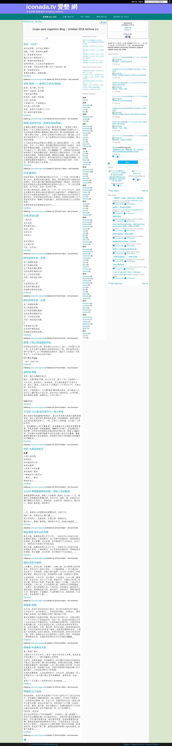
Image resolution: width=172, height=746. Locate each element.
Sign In (141, 2)
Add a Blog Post (116, 283)
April (84, 141)
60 (131, 230)
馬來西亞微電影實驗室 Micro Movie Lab (130, 200)
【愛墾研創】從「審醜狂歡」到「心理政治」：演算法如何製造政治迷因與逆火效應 (129, 151)
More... (127, 162)
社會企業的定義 (118, 264)
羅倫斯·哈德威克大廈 (35, 647)
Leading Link (116, 69)
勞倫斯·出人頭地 (32, 691)
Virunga (115, 147)
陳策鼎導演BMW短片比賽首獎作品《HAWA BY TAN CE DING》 (117, 179)
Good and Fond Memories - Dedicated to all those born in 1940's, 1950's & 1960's (128, 225)
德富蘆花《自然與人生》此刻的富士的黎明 (93, 57)
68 (131, 261)
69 (131, 246)
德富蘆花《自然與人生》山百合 (93, 54)
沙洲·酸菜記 (30, 173)
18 (119, 204)
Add (104, 22)
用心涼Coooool (123, 229)
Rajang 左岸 (122, 259)
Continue (27, 75)
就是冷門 (121, 236)
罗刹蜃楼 (121, 244)
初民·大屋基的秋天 (34, 449)
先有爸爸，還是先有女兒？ (92, 89)
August (85, 107)
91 (131, 238)
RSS (25, 740)
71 (130, 213)
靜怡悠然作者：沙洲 (34, 258)
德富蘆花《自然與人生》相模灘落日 (93, 51)
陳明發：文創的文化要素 (122, 207)
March (85, 144)
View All (145, 190)
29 (119, 261)
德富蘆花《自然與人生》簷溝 (92, 62)
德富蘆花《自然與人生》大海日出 (93, 47)
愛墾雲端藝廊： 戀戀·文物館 (123, 234)
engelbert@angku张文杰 (139, 176)
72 (120, 185)
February (86, 146)
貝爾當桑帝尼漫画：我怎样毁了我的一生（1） (93, 82)
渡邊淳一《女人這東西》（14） (93, 85)
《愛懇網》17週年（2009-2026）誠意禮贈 (128, 198)
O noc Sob (120, 183)
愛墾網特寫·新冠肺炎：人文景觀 (124, 241)
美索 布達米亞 (117, 57)
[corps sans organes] (27, 34)
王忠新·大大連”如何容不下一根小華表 (43, 411)
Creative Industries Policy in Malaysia (126, 272)
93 (119, 238)
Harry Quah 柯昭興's (139, 69)
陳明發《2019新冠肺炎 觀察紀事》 (125, 249)
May (84, 100)
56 (131, 221)
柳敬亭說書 (117, 216)
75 (131, 253)
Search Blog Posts (47, 38)
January (85, 164)
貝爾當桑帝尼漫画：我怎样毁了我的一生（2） (93, 71)
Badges (126, 744)
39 (119, 230)
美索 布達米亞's (138, 57)
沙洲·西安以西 (31, 215)
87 (140, 180)
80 (131, 278)
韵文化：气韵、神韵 (119, 89)
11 (119, 221)
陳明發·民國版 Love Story (91, 87)
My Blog (38, 21)
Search (170, 2)
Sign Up (134, 2)
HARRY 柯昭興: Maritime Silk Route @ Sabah (129, 75)
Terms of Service (152, 744)
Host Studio (122, 219)
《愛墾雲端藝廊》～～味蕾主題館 (125, 257)
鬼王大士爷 (137, 173)
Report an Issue (137, 744)
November (86, 128)
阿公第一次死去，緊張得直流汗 (93, 74)
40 (119, 246)
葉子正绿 (121, 252)
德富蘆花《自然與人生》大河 (92, 60)
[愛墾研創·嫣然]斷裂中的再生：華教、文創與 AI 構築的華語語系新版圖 (93, 42)
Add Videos (114, 190)
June (84, 137)
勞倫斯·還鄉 (30, 605)
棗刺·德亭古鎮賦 (32, 562)
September (86, 105)
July (84, 109)
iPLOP (114, 83)
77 (119, 253)
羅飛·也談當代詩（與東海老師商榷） (43, 123)
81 (131, 204)
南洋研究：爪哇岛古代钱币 (122, 61)
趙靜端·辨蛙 (30, 372)
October (85, 192)
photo (145, 57)
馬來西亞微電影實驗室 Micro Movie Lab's (129, 84)
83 (130, 269)
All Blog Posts (28, 21)
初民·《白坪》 (31, 44)
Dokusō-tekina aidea (125, 274)
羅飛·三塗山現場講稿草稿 (37, 342)
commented (126, 57)
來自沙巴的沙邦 (123, 267)
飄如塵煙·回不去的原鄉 (36, 532)
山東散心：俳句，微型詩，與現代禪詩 (93, 78)
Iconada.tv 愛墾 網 (51, 6)
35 (119, 278)
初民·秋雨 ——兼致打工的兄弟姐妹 (42, 83)
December (86, 126)
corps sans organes (37, 79)
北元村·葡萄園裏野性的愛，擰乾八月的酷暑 (47, 491)
